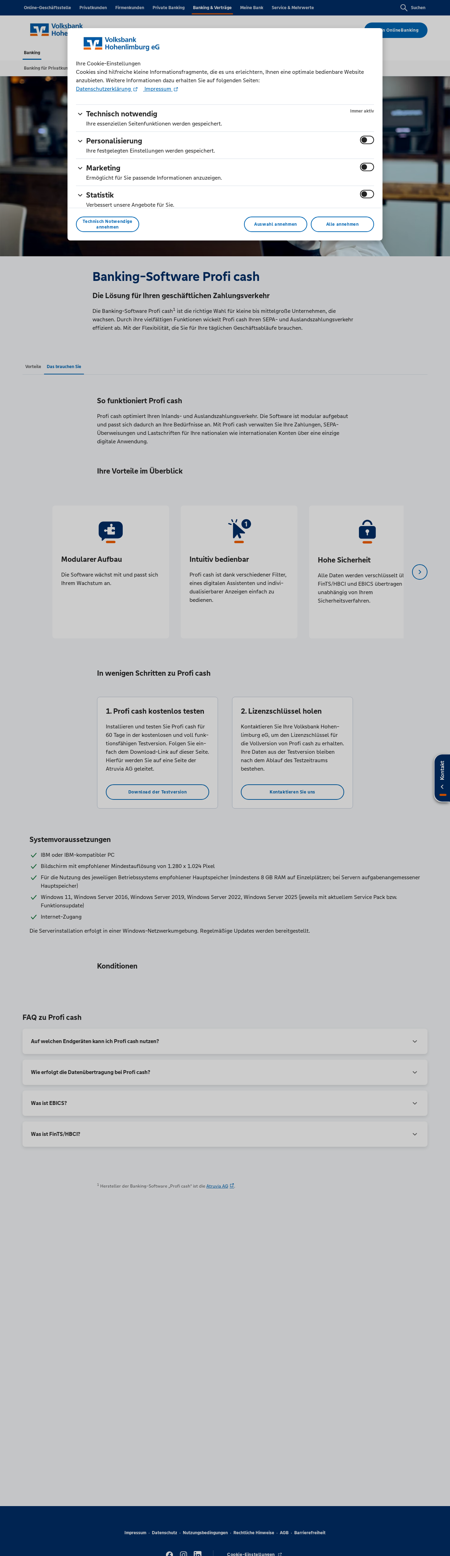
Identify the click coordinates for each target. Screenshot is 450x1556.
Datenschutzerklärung (104, 88)
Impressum (158, 88)
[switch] (367, 140)
